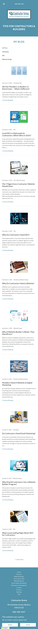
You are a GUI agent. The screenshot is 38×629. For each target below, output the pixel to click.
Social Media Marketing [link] (19, 583)
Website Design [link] (7, 59)
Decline (10, 624)
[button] (4, 4)
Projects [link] (19, 589)
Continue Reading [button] (7, 100)
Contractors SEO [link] (19, 578)
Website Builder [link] (19, 581)
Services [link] (19, 574)
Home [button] (19, 572)
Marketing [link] (5, 51)
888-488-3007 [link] (19, 4)
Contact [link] (19, 587)
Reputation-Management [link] (19, 585)
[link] (19, 14)
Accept (28, 624)
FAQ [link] (19, 594)
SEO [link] (3, 55)
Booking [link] (19, 592)
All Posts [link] (5, 48)
